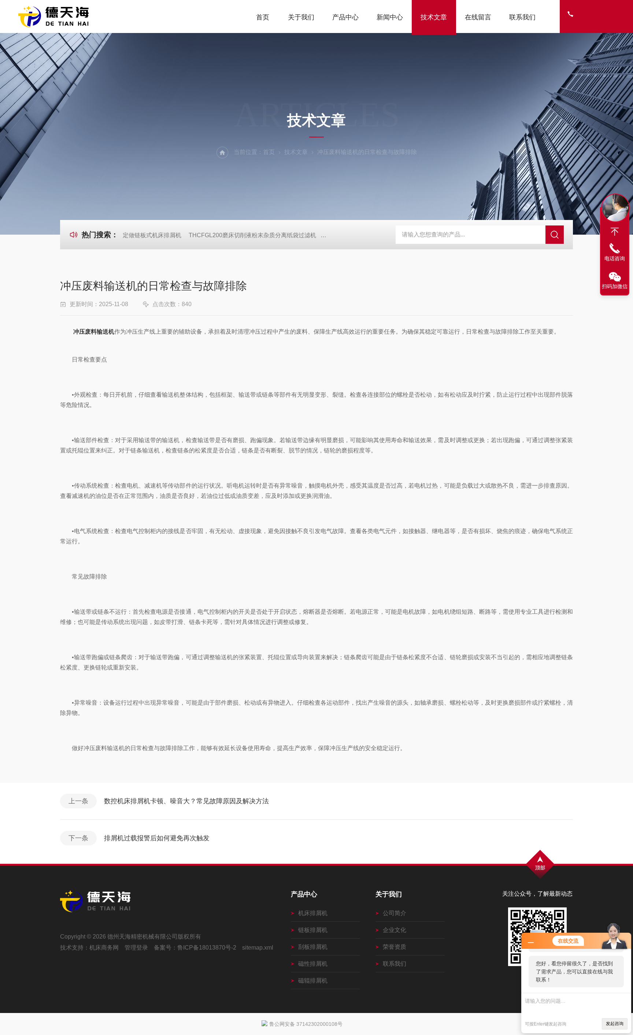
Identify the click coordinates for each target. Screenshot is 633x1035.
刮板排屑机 (312, 947)
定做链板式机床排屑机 (152, 235)
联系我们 (522, 17)
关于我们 (301, 17)
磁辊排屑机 (312, 980)
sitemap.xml (257, 947)
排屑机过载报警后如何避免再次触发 (157, 838)
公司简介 (394, 913)
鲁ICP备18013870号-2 (206, 947)
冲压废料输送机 (93, 332)
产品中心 (345, 17)
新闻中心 (390, 17)
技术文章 (434, 17)
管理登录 (136, 947)
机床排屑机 (312, 913)
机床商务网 (104, 947)
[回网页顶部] (615, 231)
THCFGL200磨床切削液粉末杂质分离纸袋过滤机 (252, 235)
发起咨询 (614, 1023)
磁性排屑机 (312, 964)
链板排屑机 (312, 930)
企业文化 (394, 930)
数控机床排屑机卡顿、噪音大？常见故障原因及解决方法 (186, 801)
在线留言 (478, 17)
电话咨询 (614, 258)
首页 (262, 17)
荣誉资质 (394, 947)
